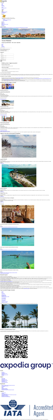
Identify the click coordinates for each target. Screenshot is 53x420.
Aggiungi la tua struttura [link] (4, 373)
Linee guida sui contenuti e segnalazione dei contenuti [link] (8, 389)
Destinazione (1, 49)
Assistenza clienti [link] (4, 392)
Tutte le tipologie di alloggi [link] (5, 382)
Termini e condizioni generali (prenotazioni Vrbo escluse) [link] (8, 385)
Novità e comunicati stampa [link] (5, 374)
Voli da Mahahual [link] (4, 298)
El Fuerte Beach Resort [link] (10, 281)
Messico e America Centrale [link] (5, 24)
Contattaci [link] (3, 393)
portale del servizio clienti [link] (26, 288)
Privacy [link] (2, 387)
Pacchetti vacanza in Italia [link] (5, 380)
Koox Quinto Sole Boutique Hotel (38, 78)
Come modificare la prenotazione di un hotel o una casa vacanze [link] (9, 394)
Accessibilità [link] (3, 386)
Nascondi (2, 162)
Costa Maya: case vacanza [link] (5, 301)
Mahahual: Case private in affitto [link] (5, 296)
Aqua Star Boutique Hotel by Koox (46, 78)
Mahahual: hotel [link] (3, 294)
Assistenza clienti (4, 12)
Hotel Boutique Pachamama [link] (3, 281)
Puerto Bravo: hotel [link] (4, 295)
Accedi (2, 14)
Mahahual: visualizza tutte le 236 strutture (5, 131)
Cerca (1, 61)
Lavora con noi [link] (3, 372)
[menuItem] (3, 27)
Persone (1, 50)
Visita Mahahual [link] (3, 300)
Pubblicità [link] (3, 375)
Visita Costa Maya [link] (4, 299)
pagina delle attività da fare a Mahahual (8, 79)
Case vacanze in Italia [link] (4, 379)
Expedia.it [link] (3, 21)
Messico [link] (3, 23)
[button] (26, 290)
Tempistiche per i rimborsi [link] (5, 395)
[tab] (2, 44)
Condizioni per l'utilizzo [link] (4, 388)
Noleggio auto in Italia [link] (4, 381)
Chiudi (1, 60)
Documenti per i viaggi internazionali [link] (6, 396)
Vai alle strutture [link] (2, 163)
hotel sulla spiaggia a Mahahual (19, 77)
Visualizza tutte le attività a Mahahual (4, 273)
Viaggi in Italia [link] (3, 378)
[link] (8, 3)
